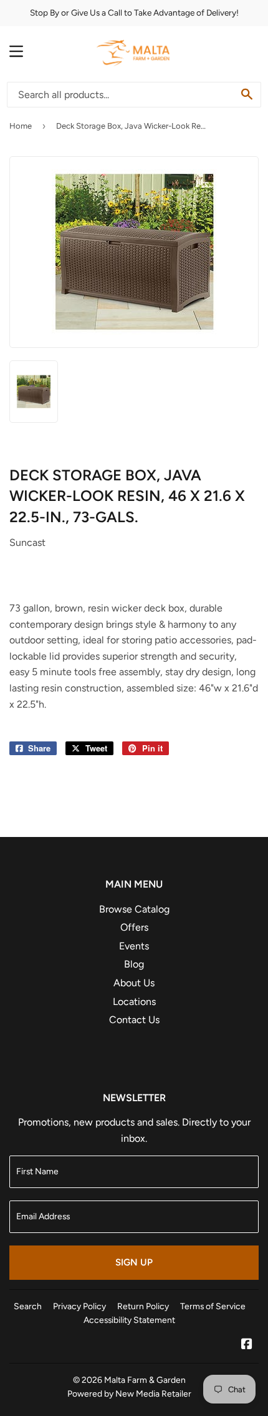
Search (28, 1306)
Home (20, 126)
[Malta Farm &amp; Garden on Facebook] (246, 1345)
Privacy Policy (79, 1306)
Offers (134, 927)
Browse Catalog (134, 909)
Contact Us (134, 1020)
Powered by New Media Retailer (129, 1394)
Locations (134, 1002)
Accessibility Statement (129, 1320)
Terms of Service (213, 1306)
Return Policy (143, 1306)
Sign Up (134, 1262)
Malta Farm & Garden (145, 1380)
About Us (134, 983)
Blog (134, 964)
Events (134, 946)
